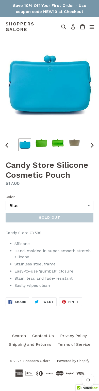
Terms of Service (74, 344)
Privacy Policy (73, 335)
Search (19, 335)
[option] (24, 145)
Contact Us (43, 335)
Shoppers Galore (20, 26)
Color (10, 197)
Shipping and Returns (30, 344)
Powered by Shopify (73, 361)
